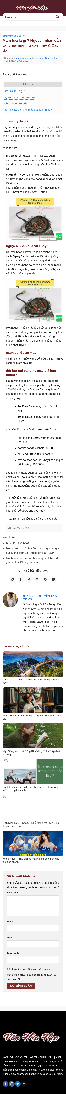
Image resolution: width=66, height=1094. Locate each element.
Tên (10, 921)
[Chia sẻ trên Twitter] (29, 579)
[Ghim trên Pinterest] (45, 579)
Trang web (13, 953)
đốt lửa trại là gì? (14, 91)
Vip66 (4, 1017)
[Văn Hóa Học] (33, 8)
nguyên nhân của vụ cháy (19, 97)
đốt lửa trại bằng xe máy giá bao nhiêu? (28, 109)
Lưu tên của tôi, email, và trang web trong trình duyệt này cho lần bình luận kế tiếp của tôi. (31, 974)
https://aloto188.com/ (37, 1022)
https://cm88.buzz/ (43, 1017)
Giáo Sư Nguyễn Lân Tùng (40, 598)
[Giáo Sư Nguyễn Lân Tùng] (10, 599)
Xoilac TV (28, 1026)
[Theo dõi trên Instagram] (12, 1084)
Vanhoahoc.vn (23, 58)
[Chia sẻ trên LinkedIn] (53, 579)
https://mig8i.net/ (11, 1022)
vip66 (26, 1017)
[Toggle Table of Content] (58, 84)
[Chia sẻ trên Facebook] (20, 579)
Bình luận (13, 892)
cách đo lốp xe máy (16, 103)
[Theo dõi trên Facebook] (5, 1084)
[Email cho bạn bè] (37, 579)
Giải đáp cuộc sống (14, 36)
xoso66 (15, 1017)
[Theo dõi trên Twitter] (18, 1084)
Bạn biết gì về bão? (17, 543)
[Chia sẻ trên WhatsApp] (12, 579)
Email (11, 937)
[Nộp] (57, 16)
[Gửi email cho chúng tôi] (24, 1084)
